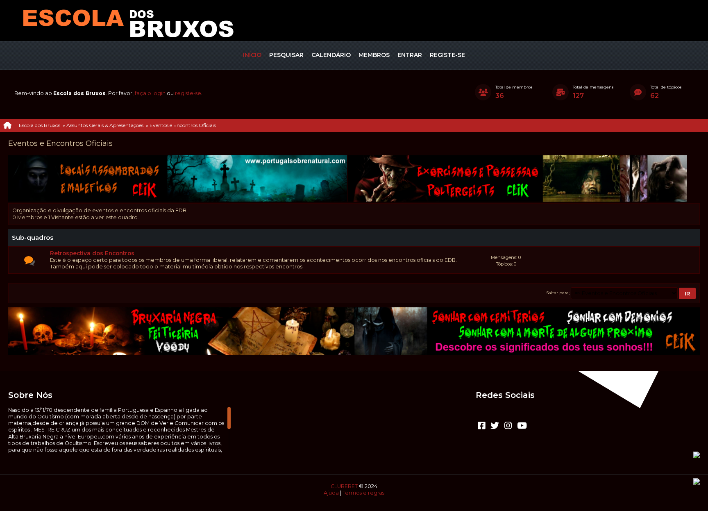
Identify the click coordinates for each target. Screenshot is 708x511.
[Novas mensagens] (29, 261)
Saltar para (558, 293)
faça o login (150, 93)
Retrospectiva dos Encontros (92, 253)
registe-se (188, 93)
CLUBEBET (344, 486)
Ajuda (331, 493)
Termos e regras (363, 493)
